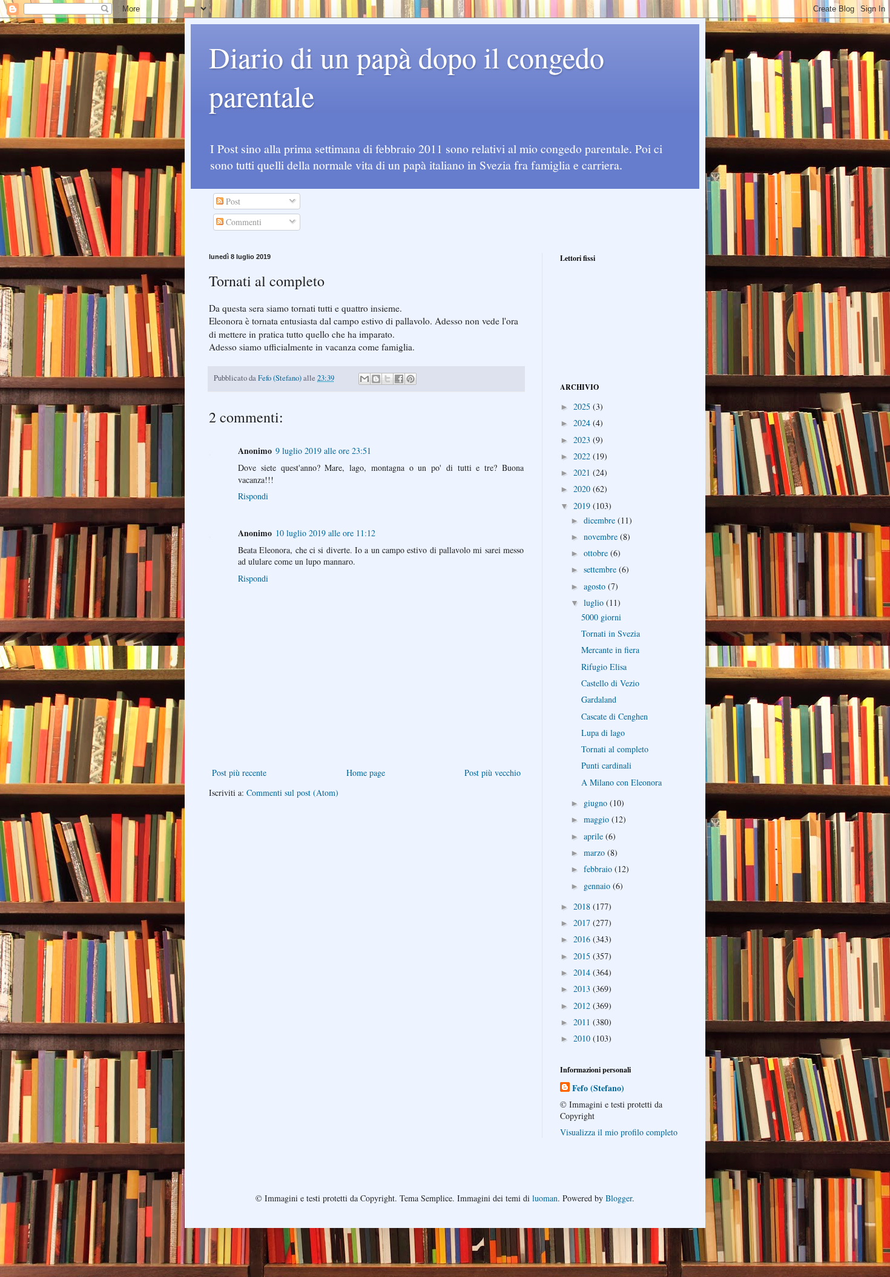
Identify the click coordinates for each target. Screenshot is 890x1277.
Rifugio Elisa (604, 666)
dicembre (601, 520)
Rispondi (253, 496)
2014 (583, 972)
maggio (597, 819)
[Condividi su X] (387, 379)
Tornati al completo (614, 749)
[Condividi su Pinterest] (410, 379)
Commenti (242, 222)
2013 (583, 988)
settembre (601, 569)
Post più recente (239, 772)
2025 (583, 406)
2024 (583, 422)
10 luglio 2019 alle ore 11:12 (325, 533)
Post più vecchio (492, 772)
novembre (602, 536)
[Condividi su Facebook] (399, 379)
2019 (583, 505)
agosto (596, 586)
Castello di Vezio (610, 683)
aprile (594, 836)
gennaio (598, 885)
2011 (583, 1022)
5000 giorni (601, 617)
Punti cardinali (606, 765)
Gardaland (598, 699)
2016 (583, 939)
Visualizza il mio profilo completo (618, 1132)
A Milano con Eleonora (621, 782)
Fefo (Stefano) (598, 1088)
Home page (365, 772)
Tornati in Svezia (610, 633)
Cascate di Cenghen (614, 716)
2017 (583, 922)
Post (231, 201)
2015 (583, 956)
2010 (583, 1038)
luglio (595, 602)
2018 (583, 906)
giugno (597, 803)
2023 (583, 439)
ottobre (597, 553)
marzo (595, 852)
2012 (583, 1005)
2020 (583, 488)
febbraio (599, 869)
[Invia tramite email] (364, 379)
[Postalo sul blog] (376, 379)
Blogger (618, 1198)
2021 (583, 472)
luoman (545, 1198)
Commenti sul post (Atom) (292, 792)
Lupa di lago (603, 732)
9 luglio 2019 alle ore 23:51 (323, 450)
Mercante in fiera (610, 649)
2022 (583, 456)
